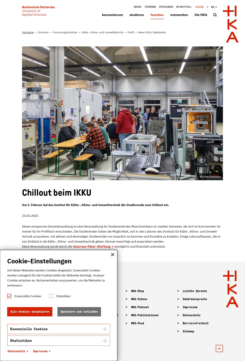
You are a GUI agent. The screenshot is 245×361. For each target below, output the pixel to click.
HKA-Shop (137, 291)
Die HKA (201, 15)
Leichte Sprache (195, 291)
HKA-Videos (139, 299)
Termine (150, 6)
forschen (157, 15)
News (138, 6)
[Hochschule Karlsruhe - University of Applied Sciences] (38, 12)
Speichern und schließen (79, 311)
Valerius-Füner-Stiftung (91, 246)
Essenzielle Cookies (27, 296)
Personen (166, 6)
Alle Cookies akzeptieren (29, 311)
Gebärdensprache (195, 299)
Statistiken (63, 296)
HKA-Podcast (140, 307)
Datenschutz (192, 315)
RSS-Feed (137, 323)
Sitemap (188, 331)
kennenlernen (112, 15)
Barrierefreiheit (196, 323)
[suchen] (215, 15)
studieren (136, 15)
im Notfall (184, 6)
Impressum (190, 307)
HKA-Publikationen (145, 315)
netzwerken (179, 15)
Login (199, 6)
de (212, 7)
